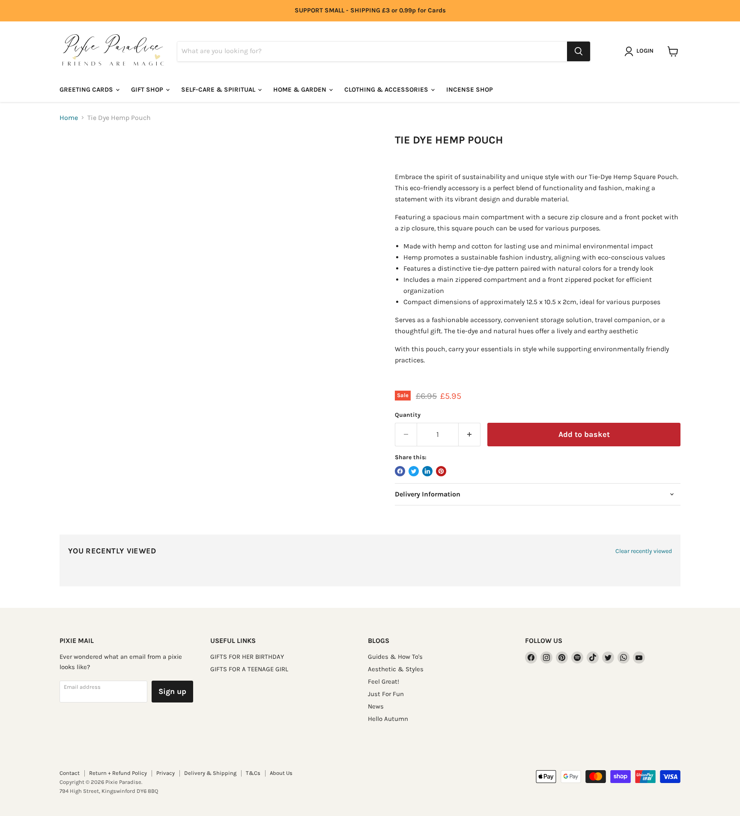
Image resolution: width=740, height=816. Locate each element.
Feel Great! (383, 681)
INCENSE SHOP (469, 89)
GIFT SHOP (148, 89)
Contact (70, 773)
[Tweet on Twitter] (414, 471)
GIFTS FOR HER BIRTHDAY (247, 657)
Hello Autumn (388, 719)
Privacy (165, 773)
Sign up (172, 691)
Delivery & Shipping (210, 773)
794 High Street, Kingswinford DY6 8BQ (109, 791)
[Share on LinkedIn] (427, 471)
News (376, 706)
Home (69, 118)
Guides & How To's (395, 657)
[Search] (578, 51)
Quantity (408, 415)
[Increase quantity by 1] (469, 434)
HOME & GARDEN (300, 89)
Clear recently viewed (643, 551)
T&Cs (253, 773)
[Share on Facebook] (400, 471)
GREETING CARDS (87, 89)
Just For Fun (386, 694)
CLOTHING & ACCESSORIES (387, 89)
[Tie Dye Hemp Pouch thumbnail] (75, 158)
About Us (281, 773)
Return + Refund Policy (118, 773)
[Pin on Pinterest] (441, 471)
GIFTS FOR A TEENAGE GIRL (249, 669)
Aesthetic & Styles (396, 669)
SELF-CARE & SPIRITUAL (219, 89)
